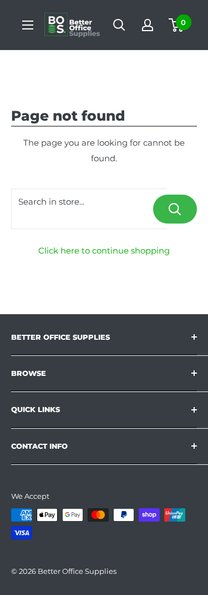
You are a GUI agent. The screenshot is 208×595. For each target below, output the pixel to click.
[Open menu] (27, 25)
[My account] (147, 25)
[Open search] (119, 25)
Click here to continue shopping (104, 250)
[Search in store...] (175, 209)
